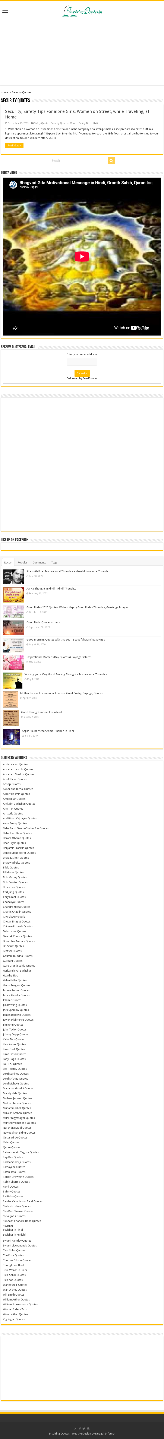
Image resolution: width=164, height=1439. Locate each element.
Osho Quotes (11, 1142)
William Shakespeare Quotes (20, 1304)
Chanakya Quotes (13, 901)
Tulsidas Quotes (13, 1279)
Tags (54, 562)
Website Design (81, 1433)
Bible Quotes (11, 867)
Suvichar (8, 1225)
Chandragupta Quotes (16, 906)
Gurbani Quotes (12, 960)
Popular (22, 562)
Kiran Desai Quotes (14, 1054)
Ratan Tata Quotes (14, 1171)
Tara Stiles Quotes (14, 1250)
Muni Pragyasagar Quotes (19, 1117)
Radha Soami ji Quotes (17, 1162)
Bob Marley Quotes (15, 877)
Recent (8, 562)
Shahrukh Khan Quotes (17, 1206)
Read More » (14, 145)
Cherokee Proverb (14, 916)
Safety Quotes (42, 123)
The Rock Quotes (13, 1255)
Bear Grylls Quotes (14, 843)
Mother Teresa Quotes (17, 1103)
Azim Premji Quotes (15, 823)
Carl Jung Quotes (13, 892)
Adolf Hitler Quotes (14, 779)
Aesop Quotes (11, 784)
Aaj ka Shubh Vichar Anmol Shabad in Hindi (48, 731)
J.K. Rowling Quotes (15, 1005)
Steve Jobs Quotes (14, 1216)
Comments (39, 562)
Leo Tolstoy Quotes (15, 1068)
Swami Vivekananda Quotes (20, 1245)
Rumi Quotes (11, 1186)
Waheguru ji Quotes (15, 1284)
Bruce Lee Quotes (14, 887)
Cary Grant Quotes (14, 897)
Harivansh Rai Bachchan (17, 970)
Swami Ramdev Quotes (17, 1240)
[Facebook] (80, 1428)
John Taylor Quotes (14, 1029)
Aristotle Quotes (13, 813)
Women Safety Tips (80, 123)
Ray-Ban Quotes (13, 1157)
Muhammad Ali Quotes (17, 1108)
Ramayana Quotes (14, 1167)
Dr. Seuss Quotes (13, 946)
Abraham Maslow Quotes (18, 774)
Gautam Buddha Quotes (17, 955)
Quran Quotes (11, 1147)
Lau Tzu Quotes (12, 1063)
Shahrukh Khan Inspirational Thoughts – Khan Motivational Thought (67, 571)
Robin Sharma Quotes (16, 1181)
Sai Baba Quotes (13, 1196)
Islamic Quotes (12, 1000)
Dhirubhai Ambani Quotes (19, 941)
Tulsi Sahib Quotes (14, 1275)
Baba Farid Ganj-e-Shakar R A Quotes (25, 828)
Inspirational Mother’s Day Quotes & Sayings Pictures (58, 657)
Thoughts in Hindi (13, 1265)
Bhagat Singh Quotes (16, 857)
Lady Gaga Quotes (14, 1059)
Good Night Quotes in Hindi (43, 622)
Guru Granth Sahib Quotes (19, 965)
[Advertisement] (82, 51)
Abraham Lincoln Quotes (18, 769)
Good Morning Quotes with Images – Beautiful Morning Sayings (65, 639)
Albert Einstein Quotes (16, 793)
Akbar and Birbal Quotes (18, 789)
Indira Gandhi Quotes (16, 995)
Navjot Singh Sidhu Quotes (19, 1132)
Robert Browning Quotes (18, 1176)
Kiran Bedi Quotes (14, 1049)
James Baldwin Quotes (17, 1014)
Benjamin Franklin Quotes (18, 847)
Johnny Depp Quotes (15, 1034)
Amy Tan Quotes (13, 808)
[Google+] (76, 1428)
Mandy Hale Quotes (15, 1093)
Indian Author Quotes (16, 990)
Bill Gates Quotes (13, 872)
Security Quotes (59, 123)
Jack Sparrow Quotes (16, 1009)
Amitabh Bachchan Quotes (19, 803)
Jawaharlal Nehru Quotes (18, 1019)
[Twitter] (84, 1428)
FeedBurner (90, 378)
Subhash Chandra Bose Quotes (22, 1221)
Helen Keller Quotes (15, 980)
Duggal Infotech (105, 1433)
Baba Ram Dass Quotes (17, 833)
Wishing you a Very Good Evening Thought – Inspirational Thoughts (66, 674)
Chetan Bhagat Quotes (17, 921)
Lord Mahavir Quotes (16, 1083)
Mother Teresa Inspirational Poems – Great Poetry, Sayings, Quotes (61, 693)
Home (4, 92)
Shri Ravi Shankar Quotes (18, 1211)
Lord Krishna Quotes (15, 1078)
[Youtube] (88, 1428)
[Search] (111, 160)
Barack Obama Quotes (17, 838)
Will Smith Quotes (13, 1294)
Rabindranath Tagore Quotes (21, 1152)
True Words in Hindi (15, 1270)
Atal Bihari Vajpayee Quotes (20, 818)
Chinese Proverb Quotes (18, 926)
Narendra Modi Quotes (17, 1127)
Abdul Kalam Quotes (15, 764)
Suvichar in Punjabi (14, 1234)
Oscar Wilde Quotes (15, 1137)
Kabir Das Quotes (13, 1039)
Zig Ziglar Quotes (14, 1319)
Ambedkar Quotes (14, 798)
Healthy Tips (10, 975)
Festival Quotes (12, 951)
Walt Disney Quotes (15, 1289)
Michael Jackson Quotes (17, 1098)
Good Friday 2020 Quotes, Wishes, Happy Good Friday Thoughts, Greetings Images (77, 607)
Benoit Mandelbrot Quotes (19, 852)
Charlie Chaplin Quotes (17, 911)
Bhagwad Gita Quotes (16, 862)
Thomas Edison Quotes (17, 1260)
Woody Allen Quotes (15, 1314)
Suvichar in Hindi (13, 1229)
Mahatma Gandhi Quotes (18, 1088)
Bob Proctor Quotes (15, 882)
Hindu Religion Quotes (16, 985)
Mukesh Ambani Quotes (17, 1113)
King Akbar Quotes (14, 1044)
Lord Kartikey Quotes (16, 1073)
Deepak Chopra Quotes (17, 936)
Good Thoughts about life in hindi (41, 712)
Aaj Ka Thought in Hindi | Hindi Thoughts (51, 588)
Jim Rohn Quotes (13, 1024)
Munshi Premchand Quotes (19, 1122)
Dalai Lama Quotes (14, 931)
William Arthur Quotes (16, 1299)
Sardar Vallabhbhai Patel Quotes (22, 1201)
